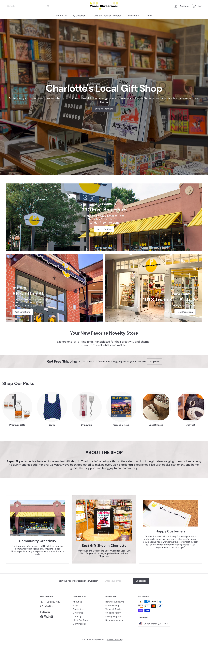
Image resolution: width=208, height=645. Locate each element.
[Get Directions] (104, 217)
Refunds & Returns (114, 601)
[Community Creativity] (37, 518)
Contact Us (78, 609)
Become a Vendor (114, 620)
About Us (77, 601)
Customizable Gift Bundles (107, 15)
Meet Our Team (80, 620)
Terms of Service (113, 609)
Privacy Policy (112, 605)
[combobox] (28, 6)
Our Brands (133, 15)
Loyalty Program (113, 616)
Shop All (60, 15)
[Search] (48, 6)
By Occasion (79, 15)
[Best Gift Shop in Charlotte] (104, 520)
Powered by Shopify (115, 639)
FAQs (75, 605)
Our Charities (79, 623)
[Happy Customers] (170, 513)
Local (150, 15)
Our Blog (77, 616)
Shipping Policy (113, 612)
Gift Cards (78, 612)
